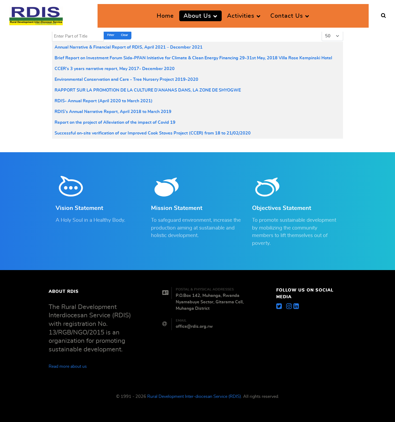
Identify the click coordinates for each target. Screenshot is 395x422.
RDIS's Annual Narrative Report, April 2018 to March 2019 (113, 112)
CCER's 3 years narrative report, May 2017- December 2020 (115, 69)
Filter (110, 35)
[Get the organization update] (296, 306)
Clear (124, 35)
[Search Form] (383, 16)
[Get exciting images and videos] (289, 306)
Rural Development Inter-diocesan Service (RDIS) (194, 396)
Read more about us (68, 366)
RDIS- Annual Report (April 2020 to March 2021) (104, 101)
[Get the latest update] (281, 306)
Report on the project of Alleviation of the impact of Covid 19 (115, 122)
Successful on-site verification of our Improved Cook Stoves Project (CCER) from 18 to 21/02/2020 (153, 133)
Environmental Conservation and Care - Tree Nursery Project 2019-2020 (126, 79)
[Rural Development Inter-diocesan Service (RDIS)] (36, 14)
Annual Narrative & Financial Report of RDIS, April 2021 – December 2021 (129, 47)
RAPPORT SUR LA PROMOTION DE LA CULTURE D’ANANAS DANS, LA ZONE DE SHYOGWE (148, 90)
